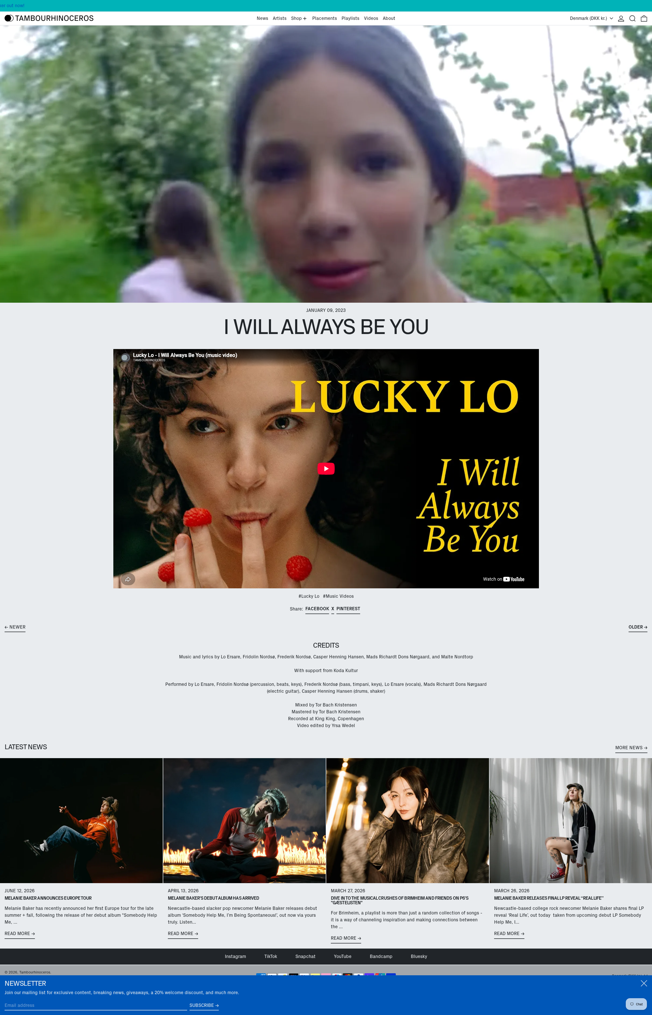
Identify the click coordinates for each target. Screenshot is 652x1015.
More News (629, 747)
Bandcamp (381, 956)
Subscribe (201, 1005)
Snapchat (305, 956)
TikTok (270, 956)
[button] (632, 18)
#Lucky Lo (308, 596)
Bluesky (419, 956)
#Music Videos (338, 596)
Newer (17, 627)
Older (636, 627)
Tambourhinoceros (34, 972)
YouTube (342, 956)
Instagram (235, 956)
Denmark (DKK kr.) (589, 18)
